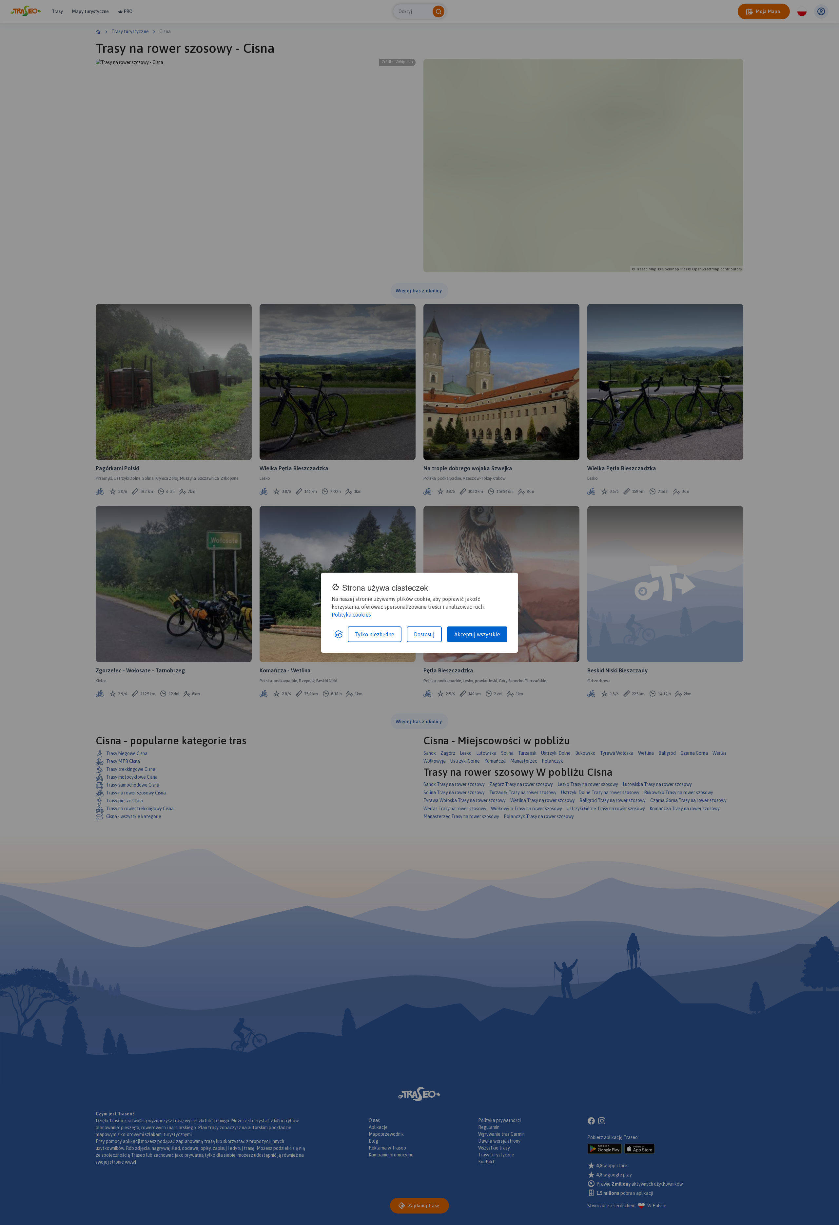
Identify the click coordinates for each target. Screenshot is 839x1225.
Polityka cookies (351, 615)
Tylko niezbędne (374, 634)
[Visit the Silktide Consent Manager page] (338, 634)
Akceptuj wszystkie (477, 634)
